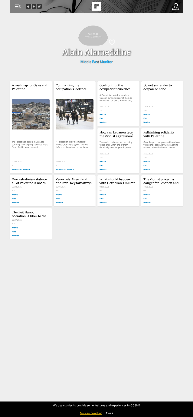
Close (109, 413)
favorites (86, 7)
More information (91, 413)
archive (106, 7)
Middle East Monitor (96, 61)
